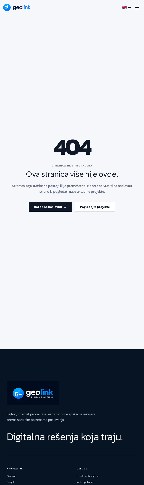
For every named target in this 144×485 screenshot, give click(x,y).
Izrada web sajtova (88, 476)
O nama (11, 476)
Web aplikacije (85, 482)
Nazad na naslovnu (50, 207)
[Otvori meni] (137, 7)
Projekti (11, 482)
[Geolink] (17, 7)
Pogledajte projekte (95, 207)
